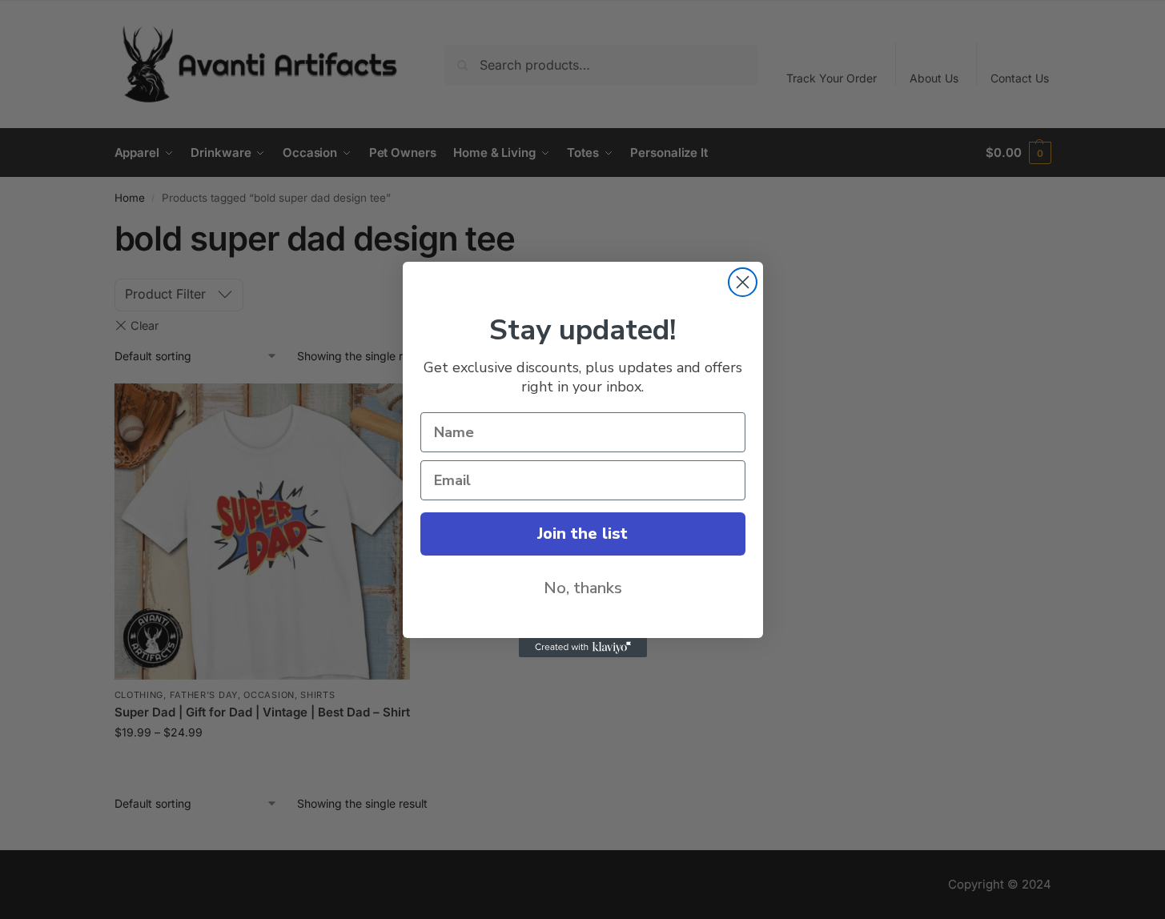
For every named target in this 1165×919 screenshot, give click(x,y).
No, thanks (583, 588)
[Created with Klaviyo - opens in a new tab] (583, 647)
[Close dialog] (743, 282)
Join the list (582, 533)
